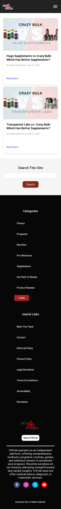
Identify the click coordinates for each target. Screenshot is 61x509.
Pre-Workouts (24, 255)
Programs (22, 234)
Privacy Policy (24, 359)
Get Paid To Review (27, 277)
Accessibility (24, 391)
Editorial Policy (25, 348)
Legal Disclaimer (25, 369)
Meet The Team (25, 326)
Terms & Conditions (27, 380)
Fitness (21, 223)
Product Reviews (26, 287)
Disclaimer (22, 402)
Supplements (24, 266)
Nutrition (21, 245)
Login (22, 298)
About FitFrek (30, 438)
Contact (21, 337)
